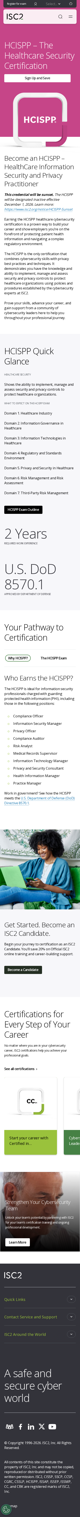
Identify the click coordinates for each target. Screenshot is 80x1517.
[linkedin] (31, 1426)
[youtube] (52, 1426)
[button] (71, 4)
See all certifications (19, 1068)
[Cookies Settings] (6, 1509)
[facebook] (20, 1426)
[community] (9, 1426)
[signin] (35, 4)
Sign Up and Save (37, 78)
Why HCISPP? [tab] (18, 658)
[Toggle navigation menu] (70, 16)
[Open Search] (60, 16)
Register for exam (16, 4)
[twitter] (41, 1426)
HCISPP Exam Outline (23, 509)
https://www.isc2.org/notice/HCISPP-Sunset (38, 209)
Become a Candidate (23, 969)
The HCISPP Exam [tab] (54, 658)
